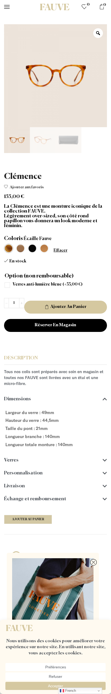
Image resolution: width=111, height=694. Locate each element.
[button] (55, 399)
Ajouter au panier (68, 307)
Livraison (14, 486)
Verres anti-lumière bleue (47, 284)
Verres (11, 460)
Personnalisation (23, 473)
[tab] (55, 358)
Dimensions (17, 399)
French (70, 691)
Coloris (13, 238)
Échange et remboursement (35, 499)
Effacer (60, 250)
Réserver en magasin (55, 325)
